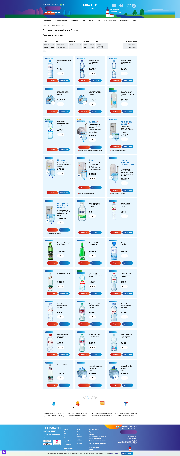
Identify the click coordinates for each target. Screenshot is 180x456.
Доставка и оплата (94, 429)
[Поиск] (114, 4)
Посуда (98, 20)
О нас (78, 434)
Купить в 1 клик (64, 80)
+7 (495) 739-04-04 (51, 4)
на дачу (86, 47)
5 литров (52, 44)
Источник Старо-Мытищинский (101, 48)
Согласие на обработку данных (97, 440)
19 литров (46, 44)
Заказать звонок (53, 8)
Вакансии (91, 434)
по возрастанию (132, 44)
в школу (92, 47)
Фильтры (44, 51)
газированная (60, 44)
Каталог (66, 429)
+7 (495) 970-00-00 (129, 429)
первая (72, 44)
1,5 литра (46, 47)
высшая (79, 44)
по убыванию (132, 47)
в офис (92, 44)
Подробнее (114, 453)
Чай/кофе (91, 20)
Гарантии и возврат (94, 432)
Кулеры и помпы (74, 20)
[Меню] (43, 4)
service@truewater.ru (52, 13)
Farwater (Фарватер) (100, 45)
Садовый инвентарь (124, 20)
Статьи (91, 449)
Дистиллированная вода (61, 20)
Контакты (79, 443)
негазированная (61, 47)
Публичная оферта (94, 447)
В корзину (52, 80)
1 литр (52, 47)
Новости (79, 436)
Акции (134, 20)
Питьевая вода (47, 20)
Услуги (83, 20)
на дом (85, 44)
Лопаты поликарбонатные (110, 20)
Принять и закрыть (127, 453)
